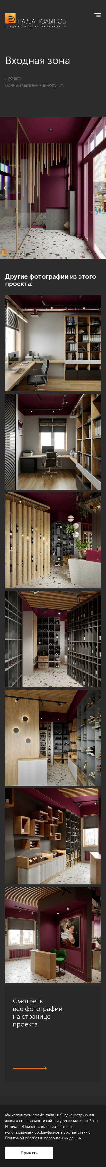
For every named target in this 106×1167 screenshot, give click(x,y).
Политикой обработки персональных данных (43, 1138)
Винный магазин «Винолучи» (34, 85)
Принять (29, 1152)
